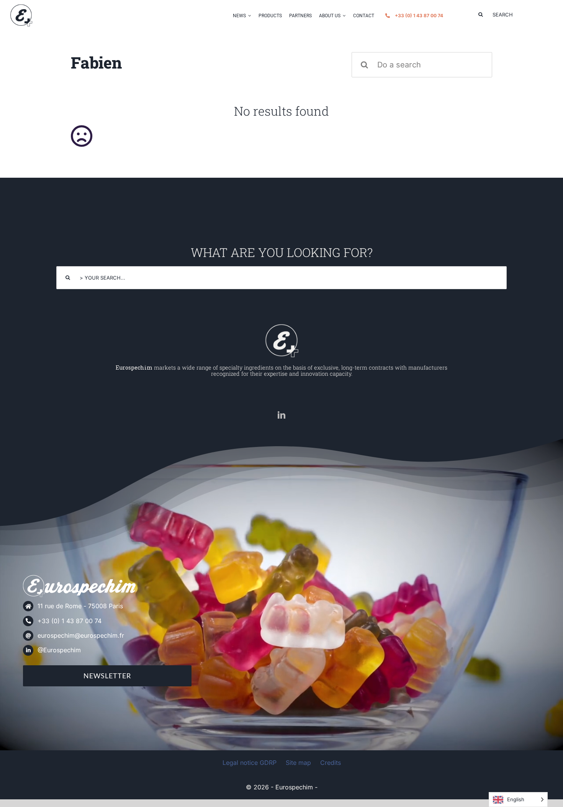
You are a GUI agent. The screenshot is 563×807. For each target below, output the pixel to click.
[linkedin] (281, 415)
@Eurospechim (59, 650)
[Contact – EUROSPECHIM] (21, 6)
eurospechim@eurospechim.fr (81, 635)
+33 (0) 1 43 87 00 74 (69, 621)
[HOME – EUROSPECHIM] (281, 326)
